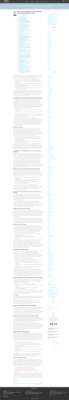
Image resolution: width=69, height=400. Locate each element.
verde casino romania (50, 261)
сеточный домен (50, 274)
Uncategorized (17, 380)
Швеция (49, 277)
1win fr (49, 79)
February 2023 (49, 68)
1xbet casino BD (50, 91)
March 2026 (49, 38)
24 (48, 309)
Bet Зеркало (21, 32)
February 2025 (49, 55)
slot (48, 244)
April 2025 (49, 52)
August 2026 (49, 31)
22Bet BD (49, 109)
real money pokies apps (51, 236)
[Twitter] (54, 324)
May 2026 (49, 35)
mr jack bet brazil (50, 207)
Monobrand (49, 187)
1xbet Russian (49, 105)
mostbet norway (50, 199)
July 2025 (49, 48)
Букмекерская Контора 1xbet (23, 46)
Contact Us (46, 1)
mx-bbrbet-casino (50, 208)
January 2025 (49, 56)
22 (56, 308)
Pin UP (49, 219)
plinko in (49, 228)
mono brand (49, 183)
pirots (48, 224)
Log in (48, 281)
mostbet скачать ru (50, 204)
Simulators (32, 1)
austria (48, 113)
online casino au (50, 211)
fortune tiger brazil (50, 166)
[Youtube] (56, 324)
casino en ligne (50, 146)
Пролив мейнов (50, 269)
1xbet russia (49, 104)
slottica (49, 248)
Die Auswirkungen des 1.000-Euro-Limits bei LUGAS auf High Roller (53, 328)
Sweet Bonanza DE (50, 253)
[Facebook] (51, 324)
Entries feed (49, 282)
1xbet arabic (49, 87)
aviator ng (49, 124)
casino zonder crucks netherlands (52, 158)
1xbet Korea (49, 96)
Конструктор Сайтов (22, 19)
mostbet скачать (50, 203)
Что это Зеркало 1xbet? (22, 43)
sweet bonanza (49, 252)
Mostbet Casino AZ (50, 194)
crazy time (49, 161)
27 (53, 309)
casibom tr (49, 142)
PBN (48, 216)
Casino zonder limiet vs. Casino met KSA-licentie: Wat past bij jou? (53, 334)
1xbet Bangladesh (50, 88)
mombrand (49, 182)
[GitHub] (56, 348)
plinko (48, 227)
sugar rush (49, 249)
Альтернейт (49, 265)
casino (48, 145)
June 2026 (49, 34)
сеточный (49, 273)
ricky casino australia (50, 241)
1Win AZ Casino (50, 75)
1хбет (30, 108)
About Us (27, 1)
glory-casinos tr (50, 170)
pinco (48, 223)
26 (51, 309)
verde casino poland (50, 260)
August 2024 (49, 59)
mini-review (49, 179)
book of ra (49, 137)
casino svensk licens (50, 154)
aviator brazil (49, 116)
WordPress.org (49, 285)
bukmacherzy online (50, 141)
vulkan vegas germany (50, 264)
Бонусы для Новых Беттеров (23, 26)
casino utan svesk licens (51, 157)
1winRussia (49, 83)
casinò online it (50, 153)
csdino (48, 162)
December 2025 (50, 42)
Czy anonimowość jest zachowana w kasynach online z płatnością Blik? (53, 337)
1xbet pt (49, 101)
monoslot (49, 191)
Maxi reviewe (49, 178)
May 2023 (49, 64)
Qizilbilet (49, 232)
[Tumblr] (58, 348)
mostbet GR (49, 195)
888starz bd (49, 112)
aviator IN (49, 120)
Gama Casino (49, 167)
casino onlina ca (50, 150)
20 (53, 308)
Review (49, 237)
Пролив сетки (49, 270)
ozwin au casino (50, 215)
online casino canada (50, 212)
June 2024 (49, 60)
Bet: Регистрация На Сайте (23, 38)
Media (41, 1)
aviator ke (49, 121)
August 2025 (49, 47)
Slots (48, 245)
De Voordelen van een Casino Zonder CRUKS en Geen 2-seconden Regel (53, 331)
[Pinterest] (53, 348)
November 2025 (50, 43)
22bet (48, 108)
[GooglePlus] (52, 324)
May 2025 (49, 51)
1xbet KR (49, 97)
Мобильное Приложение (23, 49)
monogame (49, 190)
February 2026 (49, 39)
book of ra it (49, 138)
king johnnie (49, 174)
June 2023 (49, 63)
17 (48, 308)
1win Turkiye (49, 80)
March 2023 (49, 67)
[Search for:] (53, 10)
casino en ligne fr (50, 149)
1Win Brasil (49, 76)
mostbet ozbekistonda (50, 200)
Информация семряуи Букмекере (24, 37)
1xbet (48, 84)
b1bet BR (49, 125)
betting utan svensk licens (51, 133)
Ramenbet (49, 233)
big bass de (49, 134)
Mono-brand (49, 186)
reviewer (49, 240)
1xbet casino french (50, 92)
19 (51, 308)
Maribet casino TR (50, 175)
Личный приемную (22, 61)
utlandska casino (50, 257)
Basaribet (49, 129)
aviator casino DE (50, 117)
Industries (37, 1)
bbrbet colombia (50, 130)
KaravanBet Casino (50, 171)
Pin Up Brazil (49, 220)
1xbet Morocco (50, 100)
